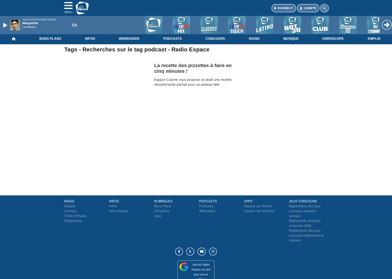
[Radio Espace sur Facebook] (179, 252)
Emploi (374, 38)
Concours (215, 38)
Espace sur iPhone (258, 206)
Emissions (161, 211)
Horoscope (333, 38)
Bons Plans (50, 38)
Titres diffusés (75, 216)
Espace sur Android (259, 211)
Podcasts (172, 38)
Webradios (129, 38)
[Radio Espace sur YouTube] (201, 252)
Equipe (69, 206)
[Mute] (74, 25)
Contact (70, 211)
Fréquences (73, 221)
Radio (254, 38)
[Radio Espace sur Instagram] (213, 252)
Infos (90, 38)
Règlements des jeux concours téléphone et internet (306, 235)
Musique (291, 38)
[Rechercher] (324, 8)
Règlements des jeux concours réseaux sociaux (305, 211)
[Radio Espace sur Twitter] (190, 252)
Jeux (157, 216)
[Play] (5, 25)
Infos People (118, 211)
